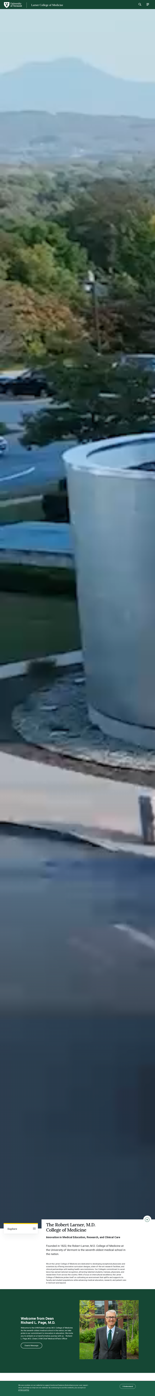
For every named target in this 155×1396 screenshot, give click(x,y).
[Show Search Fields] (140, 4)
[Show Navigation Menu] (147, 4)
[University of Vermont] (13, 8)
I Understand (128, 1386)
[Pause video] (147, 1220)
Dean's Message (31, 1345)
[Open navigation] (34, 1229)
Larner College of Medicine (47, 5)
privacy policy (23, 1390)
